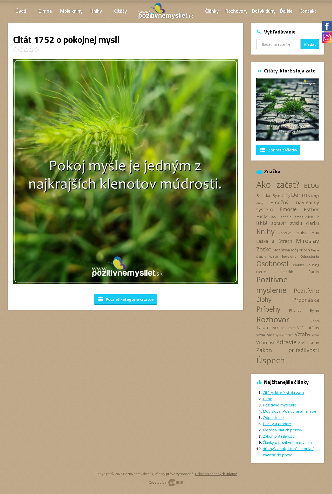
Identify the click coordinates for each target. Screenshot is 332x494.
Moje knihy (71, 11)
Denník (300, 195)
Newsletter (289, 256)
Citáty (120, 11)
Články (212, 11)
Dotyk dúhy (263, 11)
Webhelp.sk (175, 482)
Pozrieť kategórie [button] (125, 299)
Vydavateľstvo (284, 335)
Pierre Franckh (274, 271)
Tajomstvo (267, 327)
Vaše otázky (308, 327)
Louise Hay (306, 233)
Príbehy (268, 309)
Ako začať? (277, 184)
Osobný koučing (305, 265)
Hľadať (310, 44)
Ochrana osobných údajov (216, 473)
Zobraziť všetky (278, 150)
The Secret (287, 328)
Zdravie (286, 342)
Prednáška (306, 299)
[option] (287, 109)
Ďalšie (286, 11)
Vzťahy (302, 334)
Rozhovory (236, 11)
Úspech (270, 360)
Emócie (288, 209)
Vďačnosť (265, 342)
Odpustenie (309, 256)
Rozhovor (272, 319)
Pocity (313, 271)
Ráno (314, 320)
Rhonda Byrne (304, 310)
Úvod (21, 11)
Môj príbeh (300, 249)
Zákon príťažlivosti (287, 350)
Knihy (96, 11)
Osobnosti (272, 263)
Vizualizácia (265, 334)
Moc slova (281, 249)
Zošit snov (308, 342)
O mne (45, 11)
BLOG (311, 185)
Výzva (315, 335)
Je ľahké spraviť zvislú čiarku (287, 219)
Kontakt (307, 11)
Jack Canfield (281, 217)
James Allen (303, 217)
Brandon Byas (268, 195)
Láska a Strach (274, 241)
